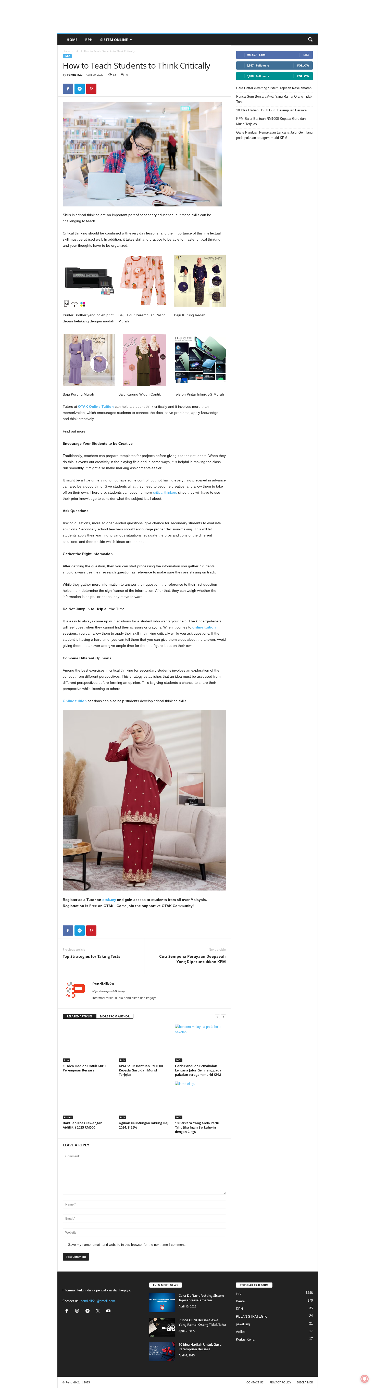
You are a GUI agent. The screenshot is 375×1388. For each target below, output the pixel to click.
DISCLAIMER (305, 1382)
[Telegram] (79, 89)
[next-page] (223, 1016)
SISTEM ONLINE (114, 39)
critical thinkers (165, 492)
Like (306, 55)
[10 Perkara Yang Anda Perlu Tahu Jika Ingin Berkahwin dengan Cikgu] (200, 1100)
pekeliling (243, 1324)
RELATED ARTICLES (79, 1016)
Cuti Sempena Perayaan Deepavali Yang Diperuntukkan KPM (192, 959)
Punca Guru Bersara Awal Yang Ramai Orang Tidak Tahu (274, 99)
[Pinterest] (91, 89)
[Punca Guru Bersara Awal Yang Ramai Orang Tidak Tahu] (162, 1327)
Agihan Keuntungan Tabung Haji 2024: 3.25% (144, 1125)
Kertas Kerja (245, 1339)
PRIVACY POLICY (280, 1382)
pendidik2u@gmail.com (98, 1301)
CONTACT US (255, 1382)
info (77, 51)
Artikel (240, 1332)
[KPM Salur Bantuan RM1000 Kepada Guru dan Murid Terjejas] (144, 1043)
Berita (68, 1117)
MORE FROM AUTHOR (115, 1016)
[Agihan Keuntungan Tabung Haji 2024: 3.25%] (144, 1100)
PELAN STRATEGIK (251, 1316)
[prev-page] (217, 1016)
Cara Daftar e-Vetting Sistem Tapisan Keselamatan (273, 88)
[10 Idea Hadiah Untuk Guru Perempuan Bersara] (88, 1043)
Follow (303, 65)
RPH (89, 39)
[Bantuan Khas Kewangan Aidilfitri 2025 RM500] (88, 1100)
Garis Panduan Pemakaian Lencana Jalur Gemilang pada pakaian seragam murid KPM (198, 1070)
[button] (310, 39)
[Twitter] (99, 1311)
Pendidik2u (74, 74)
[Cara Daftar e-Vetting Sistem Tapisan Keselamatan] (162, 1302)
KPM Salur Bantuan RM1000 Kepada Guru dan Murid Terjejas (141, 1070)
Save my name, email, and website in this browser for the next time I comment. (127, 1245)
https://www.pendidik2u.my (108, 991)
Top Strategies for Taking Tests (91, 956)
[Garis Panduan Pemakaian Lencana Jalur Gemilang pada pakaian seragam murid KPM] (200, 1043)
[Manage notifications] (364, 1379)
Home (72, 39)
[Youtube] (109, 1311)
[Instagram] (78, 1311)
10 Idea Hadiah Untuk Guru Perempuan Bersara (84, 1068)
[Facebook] (68, 89)
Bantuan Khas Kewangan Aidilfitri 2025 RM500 (82, 1125)
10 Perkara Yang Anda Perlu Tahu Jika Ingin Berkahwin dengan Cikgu (197, 1127)
